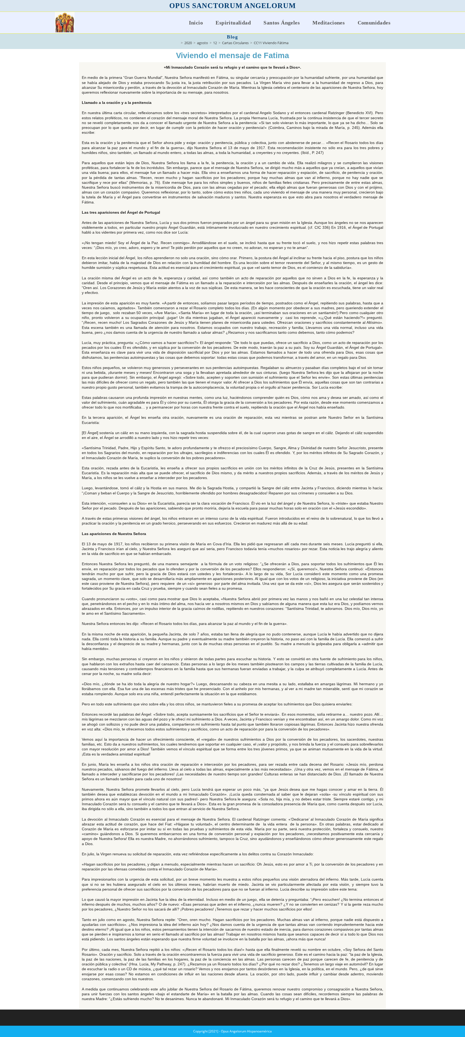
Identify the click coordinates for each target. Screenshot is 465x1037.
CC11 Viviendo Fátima (271, 42)
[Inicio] (178, 42)
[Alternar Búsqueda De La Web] (405, 22)
